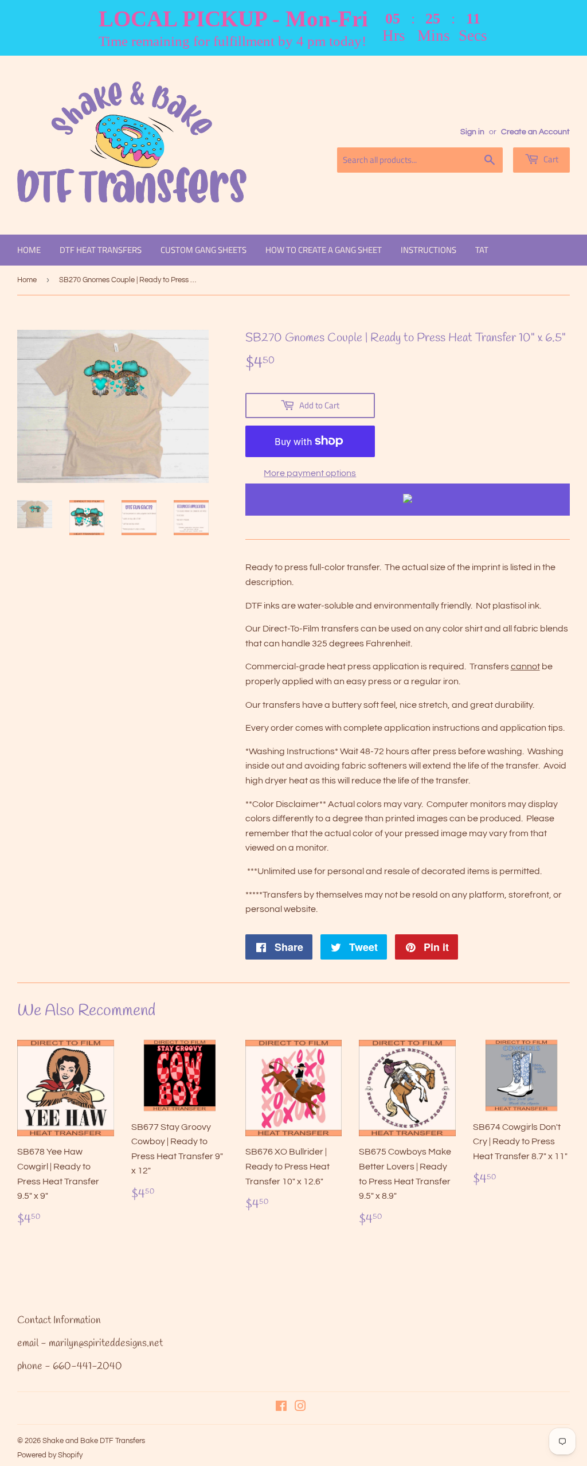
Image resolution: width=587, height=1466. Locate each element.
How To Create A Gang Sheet (323, 249)
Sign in (472, 132)
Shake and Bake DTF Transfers (93, 1441)
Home (29, 249)
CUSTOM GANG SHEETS (203, 249)
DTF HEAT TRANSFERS (101, 249)
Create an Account (535, 132)
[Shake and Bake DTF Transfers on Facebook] (281, 1407)
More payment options (310, 473)
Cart (550, 159)
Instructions (428, 249)
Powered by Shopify (50, 1455)
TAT (481, 249)
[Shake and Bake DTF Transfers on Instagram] (300, 1407)
